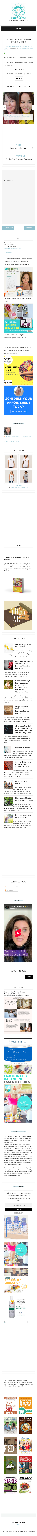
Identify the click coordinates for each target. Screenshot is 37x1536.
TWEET (19, 74)
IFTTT (31, 49)
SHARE (10, 74)
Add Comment (13, 49)
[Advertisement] (18, 855)
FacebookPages (24, 49)
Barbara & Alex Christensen (19, 487)
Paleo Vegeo (18, 485)
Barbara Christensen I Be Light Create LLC (19, 47)
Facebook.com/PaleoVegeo (12, 248)
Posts (8, 887)
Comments (9, 890)
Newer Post (9, 228)
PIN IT (20, 78)
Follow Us (19, 1524)
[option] (19, 109)
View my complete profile (12, 441)
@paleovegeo (8, 252)
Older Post (29, 228)
